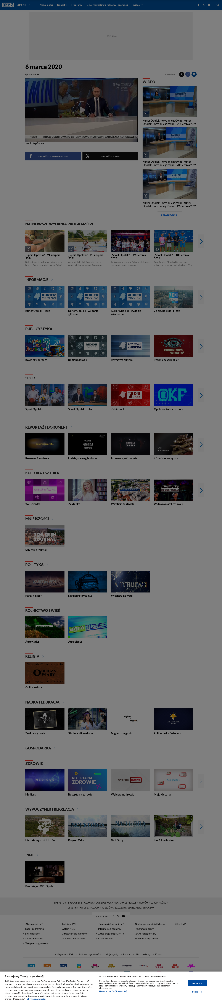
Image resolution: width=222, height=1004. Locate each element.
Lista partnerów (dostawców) (113, 991)
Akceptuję (197, 983)
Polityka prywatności (36, 999)
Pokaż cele (197, 992)
